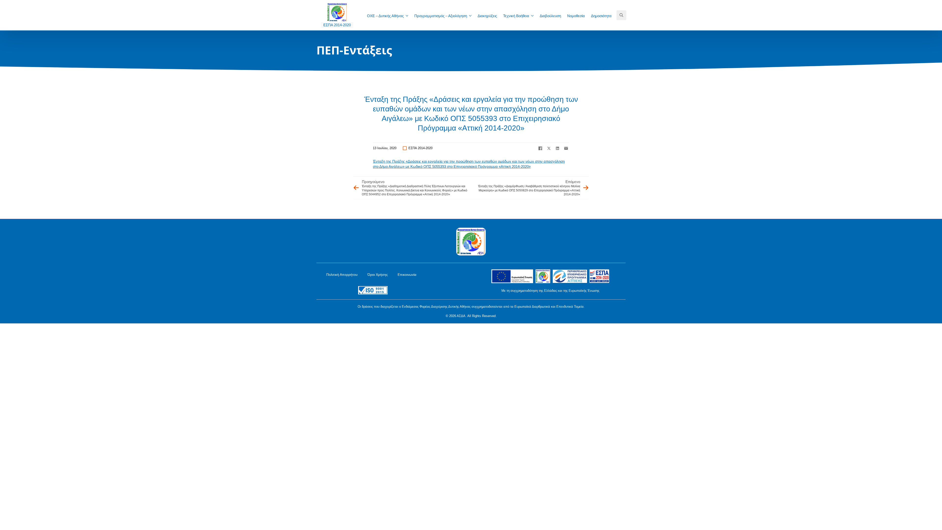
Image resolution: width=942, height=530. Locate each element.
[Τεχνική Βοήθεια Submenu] (533, 16)
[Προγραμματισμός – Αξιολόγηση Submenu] (471, 16)
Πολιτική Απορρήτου (342, 275)
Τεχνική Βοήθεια (516, 16)
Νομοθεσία (576, 16)
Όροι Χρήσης (377, 275)
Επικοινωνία (407, 275)
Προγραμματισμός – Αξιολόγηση (440, 16)
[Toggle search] (621, 15)
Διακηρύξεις (487, 16)
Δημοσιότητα (601, 16)
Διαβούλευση (550, 16)
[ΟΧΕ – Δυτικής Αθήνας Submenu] (408, 16)
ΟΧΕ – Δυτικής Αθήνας (385, 16)
